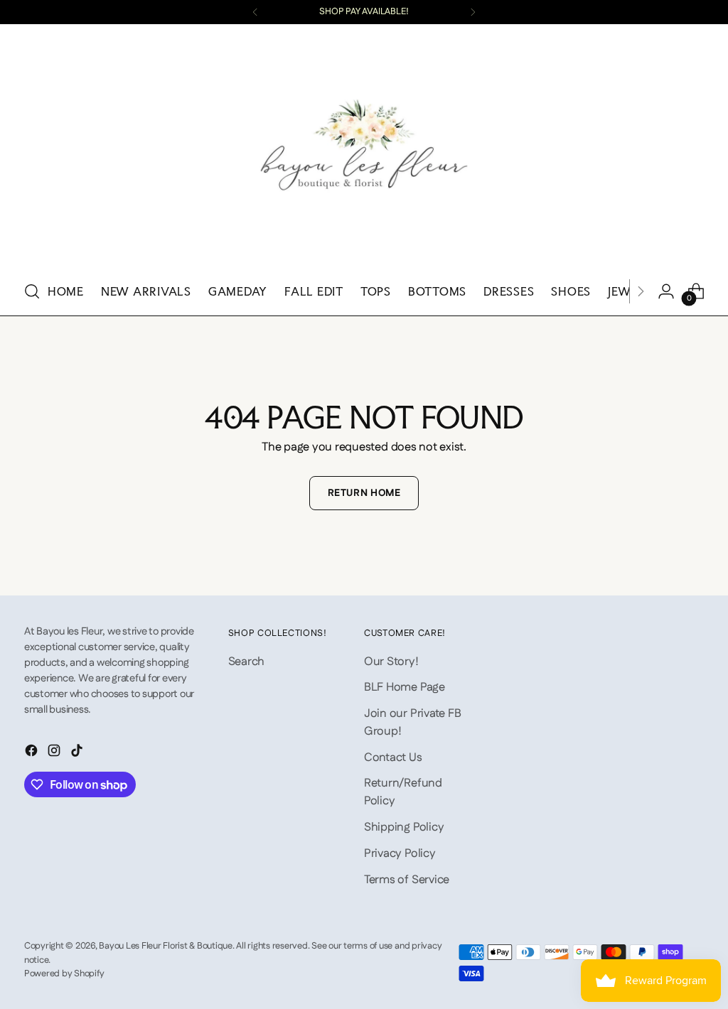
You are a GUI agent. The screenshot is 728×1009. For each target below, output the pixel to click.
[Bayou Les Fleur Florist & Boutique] (364, 150)
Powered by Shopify (64, 973)
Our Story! (391, 661)
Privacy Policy (400, 853)
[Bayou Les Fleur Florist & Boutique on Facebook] (32, 753)
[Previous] (255, 12)
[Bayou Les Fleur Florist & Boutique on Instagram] (55, 753)
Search (246, 661)
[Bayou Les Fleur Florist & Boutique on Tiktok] (78, 753)
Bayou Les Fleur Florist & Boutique (165, 945)
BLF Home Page (404, 687)
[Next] (472, 12)
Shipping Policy (404, 827)
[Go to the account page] (666, 291)
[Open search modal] (32, 291)
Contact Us (393, 757)
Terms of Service (406, 879)
